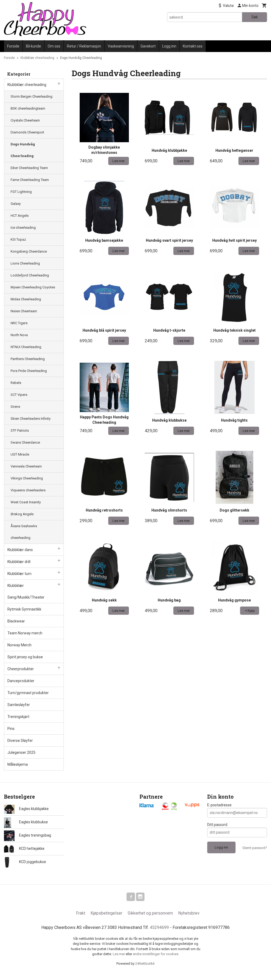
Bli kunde (33, 46)
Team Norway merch (24, 633)
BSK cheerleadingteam (28, 108)
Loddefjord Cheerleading (30, 275)
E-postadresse (219, 805)
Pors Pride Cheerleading (29, 371)
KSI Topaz (18, 239)
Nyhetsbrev (189, 913)
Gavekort (148, 46)
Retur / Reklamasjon (84, 46)
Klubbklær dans (20, 550)
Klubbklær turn (19, 574)
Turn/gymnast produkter (28, 693)
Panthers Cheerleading (28, 359)
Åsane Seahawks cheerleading (24, 532)
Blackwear (16, 621)
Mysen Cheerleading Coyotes (33, 287)
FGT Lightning (21, 192)
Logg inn (169, 46)
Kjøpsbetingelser (106, 913)
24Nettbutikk (145, 964)
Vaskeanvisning (121, 46)
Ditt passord (217, 825)
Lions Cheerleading (25, 263)
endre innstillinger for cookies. (156, 954)
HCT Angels (20, 216)
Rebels (16, 383)
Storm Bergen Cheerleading (31, 96)
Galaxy (16, 204)
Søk (254, 17)
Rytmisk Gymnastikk (24, 609)
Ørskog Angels (22, 514)
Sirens (15, 407)
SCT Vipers (19, 395)
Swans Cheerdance (25, 442)
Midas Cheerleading (26, 299)
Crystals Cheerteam (25, 120)
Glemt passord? (254, 848)
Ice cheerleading (23, 228)
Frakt (80, 913)
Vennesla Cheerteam (26, 466)
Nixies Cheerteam (24, 311)
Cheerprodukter (20, 669)
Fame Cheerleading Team (30, 180)
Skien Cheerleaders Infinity (31, 419)
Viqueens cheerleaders (28, 490)
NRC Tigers (19, 323)
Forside (13, 46)
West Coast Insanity (26, 502)
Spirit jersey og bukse (25, 657)
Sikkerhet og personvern (150, 913)
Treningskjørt (18, 717)
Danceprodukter (20, 681)
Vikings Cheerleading (27, 478)
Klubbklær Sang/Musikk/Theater (25, 591)
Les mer (119, 954)
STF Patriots (20, 430)
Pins (11, 728)
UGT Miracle (20, 454)
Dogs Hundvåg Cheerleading (23, 150)
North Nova (19, 335)
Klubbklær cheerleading (26, 85)
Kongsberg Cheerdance (29, 251)
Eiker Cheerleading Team (29, 168)
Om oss (54, 46)
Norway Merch (19, 645)
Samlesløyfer (18, 705)
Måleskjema (17, 764)
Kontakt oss (192, 46)
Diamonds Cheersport (27, 132)
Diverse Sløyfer (20, 740)
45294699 (159, 927)
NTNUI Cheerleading (26, 347)
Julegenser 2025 (21, 752)
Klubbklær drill (18, 562)
